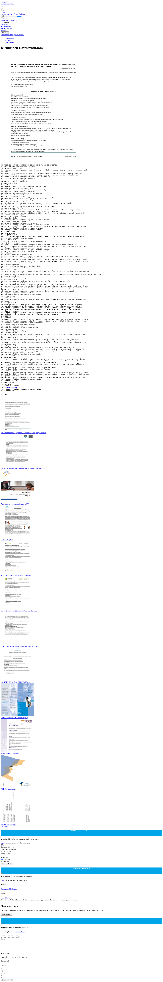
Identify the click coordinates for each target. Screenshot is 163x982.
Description (8, 849)
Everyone (7, 859)
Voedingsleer (9, 42)
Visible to (4, 857)
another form (20, 932)
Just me (6, 862)
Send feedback (6, 914)
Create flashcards (20, 14)
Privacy (4, 902)
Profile (3, 30)
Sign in (3, 843)
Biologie (8, 40)
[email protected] (13, 387)
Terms (9, 902)
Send (10, 980)
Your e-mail (5, 953)
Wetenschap (9, 38)
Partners (9, 898)
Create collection (7, 864)
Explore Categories (7, 4)
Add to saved (19, 35)
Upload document (7, 14)
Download (4, 827)
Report (3, 898)
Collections (13, 20)
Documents (5, 889)
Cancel (4, 980)
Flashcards (5, 20)
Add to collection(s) (8, 35)
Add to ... (5, 32)
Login (3, 12)
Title (2, 845)
